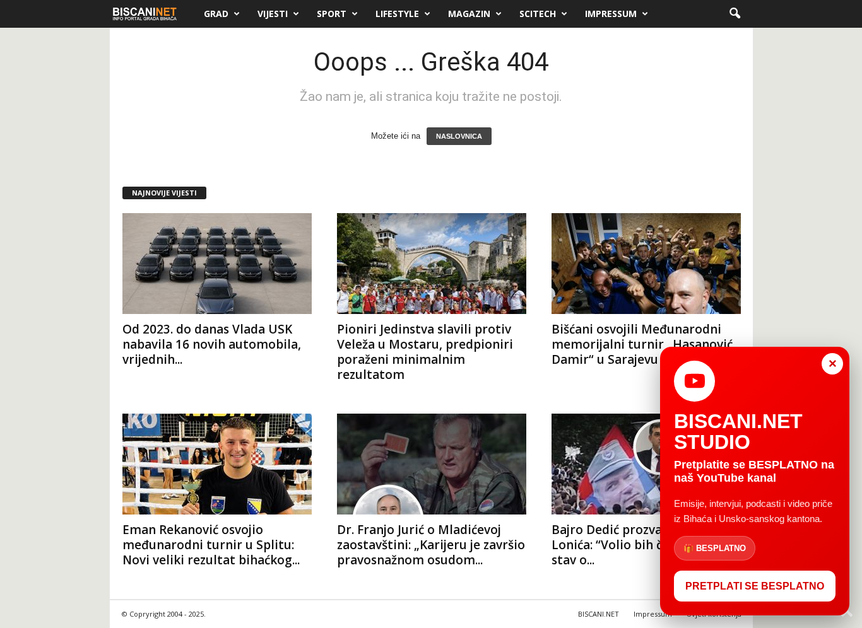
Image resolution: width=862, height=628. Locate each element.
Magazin (469, 14)
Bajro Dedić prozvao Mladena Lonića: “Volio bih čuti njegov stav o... (638, 544)
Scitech (537, 14)
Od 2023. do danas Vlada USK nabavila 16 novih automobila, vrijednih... (211, 344)
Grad (216, 14)
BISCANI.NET (598, 614)
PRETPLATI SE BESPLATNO (754, 586)
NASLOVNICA (459, 136)
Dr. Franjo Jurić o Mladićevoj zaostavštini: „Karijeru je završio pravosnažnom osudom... (431, 544)
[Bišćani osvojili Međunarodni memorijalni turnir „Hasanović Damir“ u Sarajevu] (646, 263)
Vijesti (272, 14)
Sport (331, 14)
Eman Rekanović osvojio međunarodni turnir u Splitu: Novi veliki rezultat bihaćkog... (211, 544)
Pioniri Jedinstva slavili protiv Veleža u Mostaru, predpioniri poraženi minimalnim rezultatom (425, 352)
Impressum (611, 14)
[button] (734, 14)
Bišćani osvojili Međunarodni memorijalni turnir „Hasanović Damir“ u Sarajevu (642, 344)
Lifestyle (397, 14)
